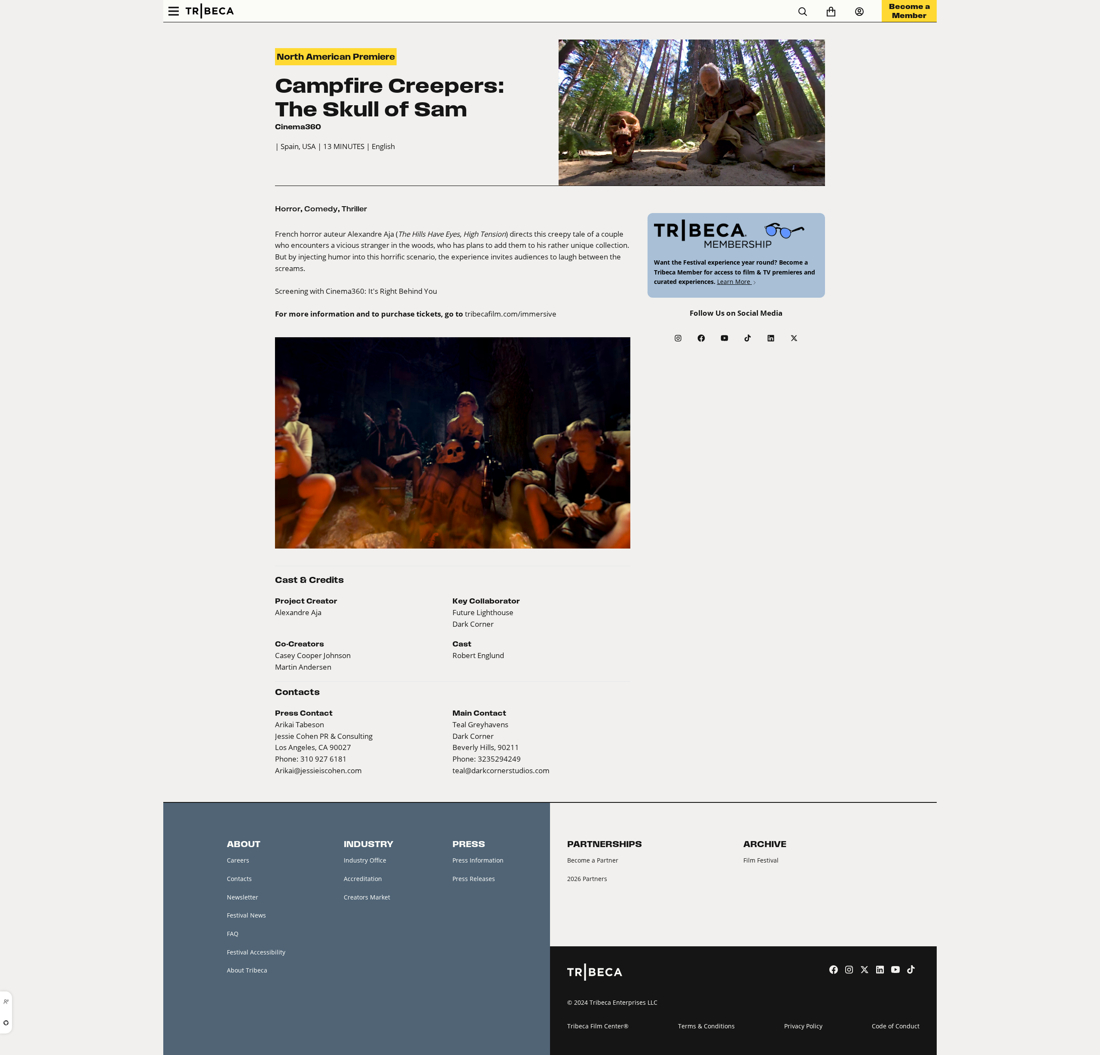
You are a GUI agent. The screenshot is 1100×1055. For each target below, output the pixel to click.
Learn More (734, 281)
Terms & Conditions (706, 1026)
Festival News (246, 915)
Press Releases (473, 879)
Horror (287, 209)
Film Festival (761, 860)
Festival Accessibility (256, 952)
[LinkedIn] (771, 338)
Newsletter (242, 897)
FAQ (232, 934)
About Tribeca (247, 970)
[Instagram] (678, 338)
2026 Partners (587, 879)
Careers (238, 860)
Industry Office (365, 860)
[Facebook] (701, 338)
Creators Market (367, 897)
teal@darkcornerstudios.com (501, 770)
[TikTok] (747, 338)
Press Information (478, 860)
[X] (794, 338)
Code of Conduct (896, 1026)
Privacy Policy (803, 1026)
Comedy (321, 209)
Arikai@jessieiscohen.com (318, 770)
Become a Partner (592, 860)
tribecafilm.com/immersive (510, 314)
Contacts (239, 879)
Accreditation (363, 879)
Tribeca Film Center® (598, 1026)
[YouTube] (724, 338)
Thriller (354, 209)
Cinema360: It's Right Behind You (381, 291)
